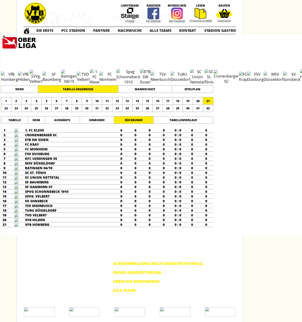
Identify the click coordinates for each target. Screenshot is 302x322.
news (20, 89)
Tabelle (14, 120)
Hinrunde (97, 120)
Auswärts (62, 120)
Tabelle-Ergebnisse (78, 89)
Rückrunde (134, 120)
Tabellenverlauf (183, 120)
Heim (36, 120)
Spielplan (192, 89)
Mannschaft (145, 89)
